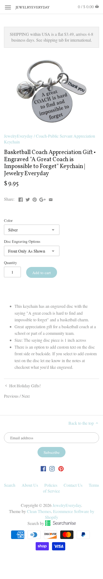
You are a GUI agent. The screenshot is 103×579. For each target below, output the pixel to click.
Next (26, 396)
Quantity (10, 262)
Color (8, 220)
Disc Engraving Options (22, 241)
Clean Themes (39, 511)
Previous (11, 396)
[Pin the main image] (34, 198)
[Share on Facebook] (20, 198)
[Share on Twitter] (28, 198)
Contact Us (73, 485)
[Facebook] (43, 468)
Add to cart (41, 272)
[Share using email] (51, 198)
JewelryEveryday (29, 7)
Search (9, 485)
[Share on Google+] (42, 198)
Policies (50, 485)
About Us (30, 485)
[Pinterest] (61, 468)
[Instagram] (52, 468)
